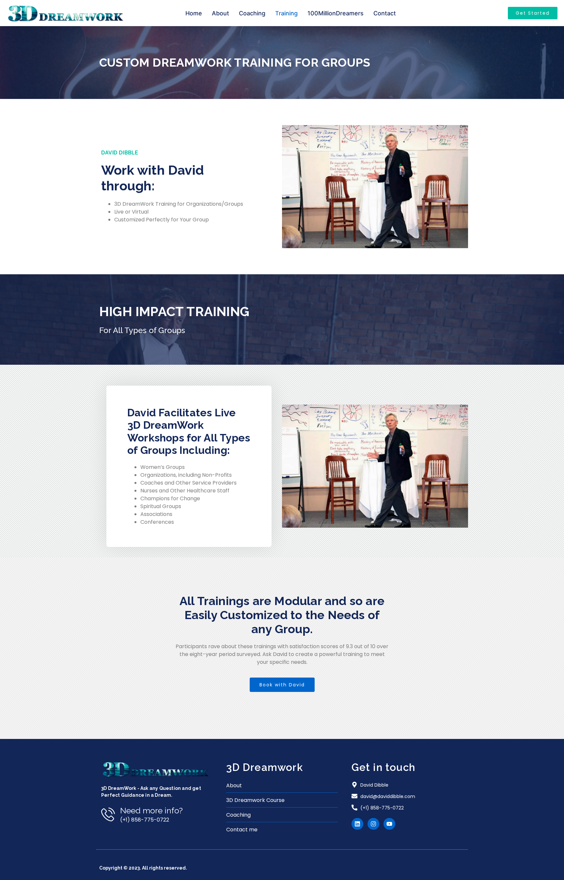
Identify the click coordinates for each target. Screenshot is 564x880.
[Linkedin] (357, 824)
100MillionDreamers (335, 13)
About (220, 13)
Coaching (252, 13)
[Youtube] (389, 824)
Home (193, 13)
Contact (384, 13)
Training (286, 13)
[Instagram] (373, 824)
